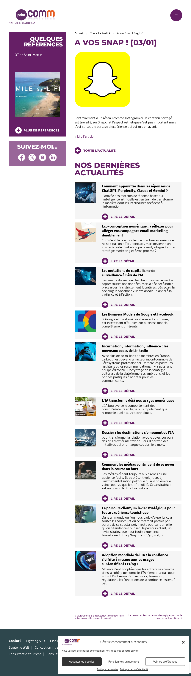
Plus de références (40, 130)
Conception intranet (49, 648)
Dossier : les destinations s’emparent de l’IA (138, 433)
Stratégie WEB (19, 648)
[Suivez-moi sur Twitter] (32, 158)
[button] (183, 642)
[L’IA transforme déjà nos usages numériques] (85, 406)
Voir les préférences (165, 661)
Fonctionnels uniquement (123, 661)
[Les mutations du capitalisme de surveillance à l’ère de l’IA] (85, 276)
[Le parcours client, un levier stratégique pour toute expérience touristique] (85, 513)
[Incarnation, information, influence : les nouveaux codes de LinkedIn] (85, 351)
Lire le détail (122, 217)
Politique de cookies (107, 669)
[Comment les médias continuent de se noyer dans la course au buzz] (85, 470)
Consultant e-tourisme (25, 654)
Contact (15, 641)
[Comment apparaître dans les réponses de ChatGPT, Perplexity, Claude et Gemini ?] (85, 192)
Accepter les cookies (82, 661)
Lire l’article (85, 137)
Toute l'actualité (100, 33)
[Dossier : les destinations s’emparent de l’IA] (85, 438)
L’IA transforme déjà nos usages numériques (138, 401)
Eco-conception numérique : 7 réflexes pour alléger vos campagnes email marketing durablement (137, 231)
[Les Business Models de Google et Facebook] (85, 321)
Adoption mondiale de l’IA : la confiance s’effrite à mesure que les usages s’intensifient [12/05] (135, 560)
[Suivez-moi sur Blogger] (42, 158)
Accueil (79, 33)
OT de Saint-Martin (28, 55)
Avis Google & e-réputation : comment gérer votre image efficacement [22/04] (100, 617)
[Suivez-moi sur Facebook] (21, 158)
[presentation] (15, 96)
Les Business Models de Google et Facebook (137, 314)
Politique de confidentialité (134, 669)
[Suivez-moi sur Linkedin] (53, 158)
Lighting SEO (35, 641)
